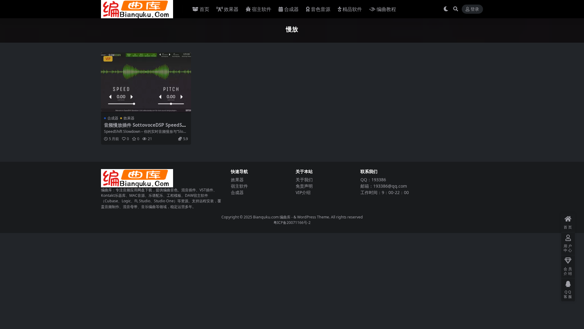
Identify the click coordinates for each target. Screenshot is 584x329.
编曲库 (285, 217)
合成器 (291, 9)
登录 (475, 9)
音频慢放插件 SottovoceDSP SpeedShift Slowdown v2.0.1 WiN (145, 127)
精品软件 (352, 9)
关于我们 (304, 179)
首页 (204, 9)
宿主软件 (261, 9)
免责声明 (304, 186)
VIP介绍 (303, 192)
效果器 (231, 9)
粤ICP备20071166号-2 (292, 222)
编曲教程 (386, 9)
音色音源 (320, 9)
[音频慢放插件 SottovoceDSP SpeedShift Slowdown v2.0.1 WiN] (146, 82)
